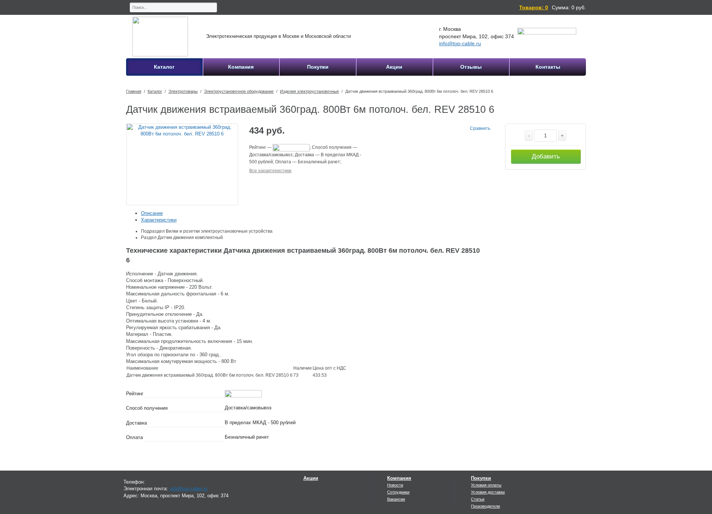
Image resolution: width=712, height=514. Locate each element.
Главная (133, 91)
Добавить (546, 156)
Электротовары (183, 91)
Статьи (477, 499)
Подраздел (153, 231)
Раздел (148, 237)
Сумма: (561, 7)
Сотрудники (398, 492)
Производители (485, 506)
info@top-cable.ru (460, 43)
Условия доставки (488, 492)
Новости (395, 485)
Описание (152, 213)
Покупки (481, 478)
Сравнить (480, 128)
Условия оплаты (486, 485)
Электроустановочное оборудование (239, 91)
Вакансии (396, 499)
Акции (310, 478)
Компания (399, 478)
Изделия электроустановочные (309, 91)
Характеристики (159, 220)
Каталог (155, 91)
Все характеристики (270, 170)
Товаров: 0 (533, 7)
